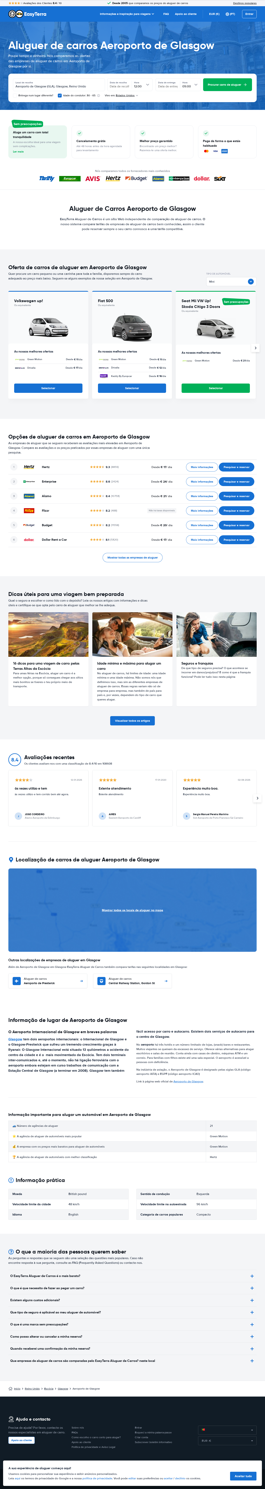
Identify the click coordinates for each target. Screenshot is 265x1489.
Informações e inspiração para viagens (125, 14)
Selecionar (48, 388)
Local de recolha (24, 82)
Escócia (48, 1388)
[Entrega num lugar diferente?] (15, 95)
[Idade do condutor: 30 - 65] (60, 95)
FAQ (166, 14)
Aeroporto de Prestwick (39, 981)
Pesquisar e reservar (236, 467)
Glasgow (15, 1039)
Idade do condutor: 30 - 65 (79, 95)
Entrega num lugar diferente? (35, 95)
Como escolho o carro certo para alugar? (96, 1437)
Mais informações (202, 467)
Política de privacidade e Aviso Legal (93, 1447)
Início (17, 1388)
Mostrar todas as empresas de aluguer (132, 557)
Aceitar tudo (243, 1476)
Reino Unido (32, 1388)
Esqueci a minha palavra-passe (153, 1432)
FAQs (75, 1432)
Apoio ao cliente (186, 14)
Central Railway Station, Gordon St (132, 981)
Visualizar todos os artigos (132, 721)
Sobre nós (78, 1427)
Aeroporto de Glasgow (188, 1081)
